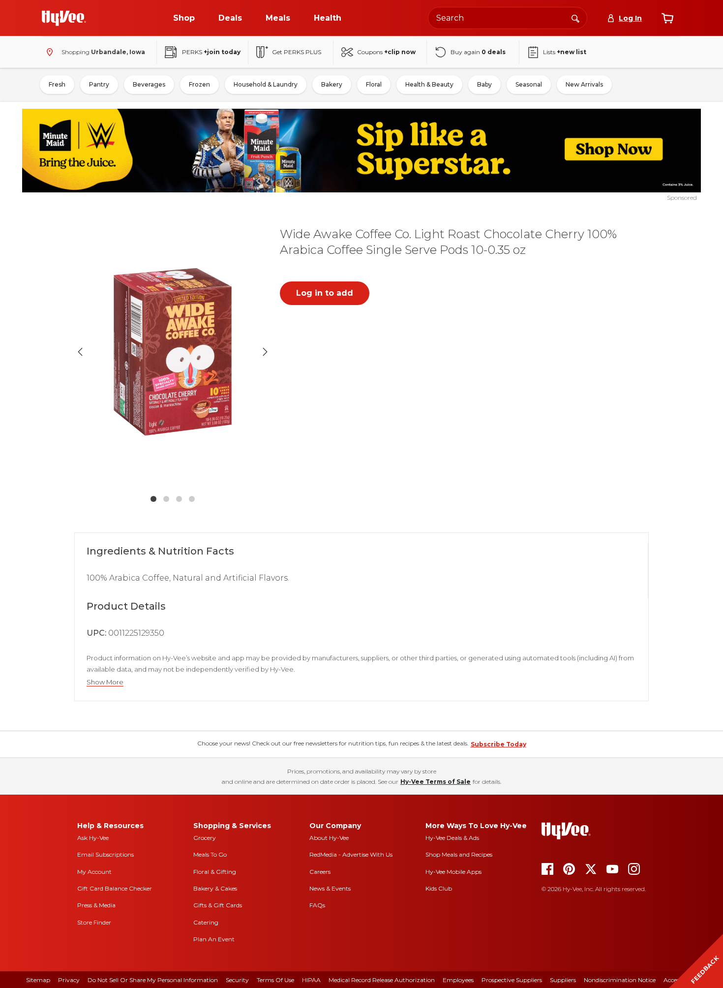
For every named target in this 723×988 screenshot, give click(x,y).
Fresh (57, 84)
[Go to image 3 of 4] (179, 499)
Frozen (199, 84)
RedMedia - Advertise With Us (350, 854)
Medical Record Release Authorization (382, 980)
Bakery (331, 84)
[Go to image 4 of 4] (191, 499)
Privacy (69, 980)
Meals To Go (210, 854)
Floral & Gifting (214, 871)
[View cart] (667, 18)
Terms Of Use (275, 980)
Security (237, 980)
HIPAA (311, 980)
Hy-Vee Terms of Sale (435, 781)
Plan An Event (214, 939)
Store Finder (94, 922)
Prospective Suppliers (512, 980)
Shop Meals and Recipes (458, 854)
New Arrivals (584, 84)
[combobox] (507, 18)
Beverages (149, 84)
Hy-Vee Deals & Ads (452, 837)
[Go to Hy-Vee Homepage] (64, 18)
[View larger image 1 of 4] (172, 351)
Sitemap (38, 980)
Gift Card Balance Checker (114, 888)
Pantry (99, 84)
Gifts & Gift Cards (217, 905)
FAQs (317, 905)
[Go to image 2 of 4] (166, 499)
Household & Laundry (266, 84)
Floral (374, 84)
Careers (320, 871)
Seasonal (528, 84)
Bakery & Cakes (215, 888)
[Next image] (265, 352)
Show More (105, 682)
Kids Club (438, 888)
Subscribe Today (498, 744)
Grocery (204, 837)
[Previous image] (80, 352)
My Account (94, 871)
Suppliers (563, 980)
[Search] (575, 17)
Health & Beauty (429, 84)
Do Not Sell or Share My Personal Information (153, 980)
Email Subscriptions (105, 854)
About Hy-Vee (329, 837)
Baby (484, 84)
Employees (458, 980)
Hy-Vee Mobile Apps (453, 871)
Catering (205, 922)
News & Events (330, 888)
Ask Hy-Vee (93, 837)
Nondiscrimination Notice (620, 980)
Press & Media (96, 905)
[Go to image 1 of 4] (153, 499)
